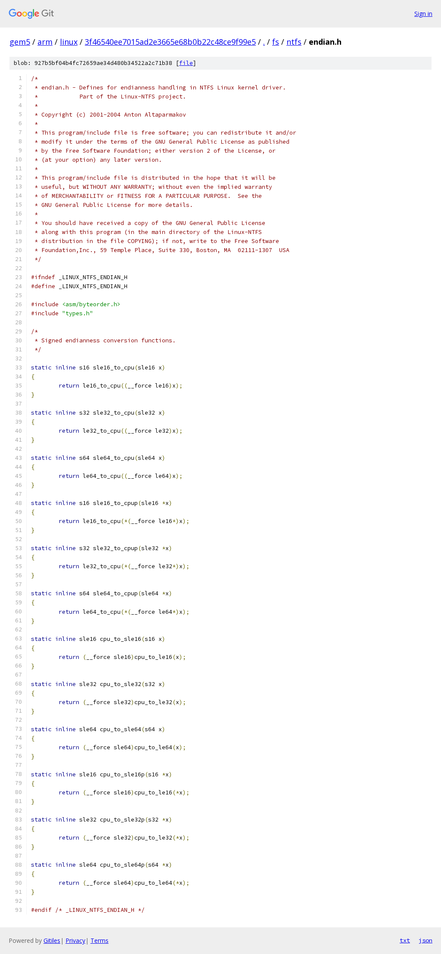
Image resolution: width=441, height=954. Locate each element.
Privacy (75, 940)
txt (405, 940)
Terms (99, 940)
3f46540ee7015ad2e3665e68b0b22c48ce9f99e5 (170, 42)
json (425, 940)
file (186, 63)
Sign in (423, 13)
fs (275, 42)
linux (69, 42)
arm (45, 42)
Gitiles (51, 940)
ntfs (293, 42)
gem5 (19, 42)
